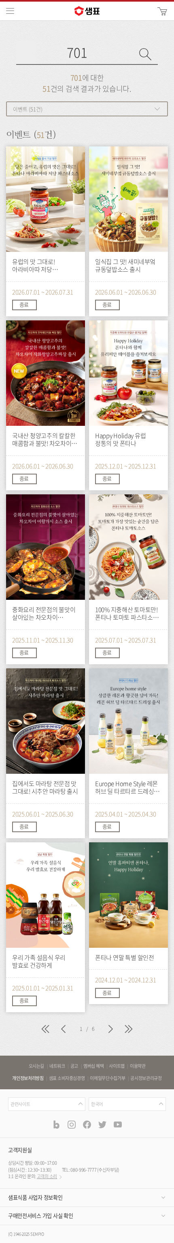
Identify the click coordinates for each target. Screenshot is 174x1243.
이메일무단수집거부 (107, 1078)
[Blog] (56, 1124)
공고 (74, 1066)
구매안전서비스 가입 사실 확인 (40, 1215)
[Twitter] (102, 1124)
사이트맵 (117, 1066)
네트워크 (57, 1066)
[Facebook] (87, 1124)
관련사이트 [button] (20, 1104)
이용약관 (138, 1066)
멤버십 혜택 (93, 1066)
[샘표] (87, 11)
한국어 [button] (97, 1104)
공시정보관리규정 (145, 1078)
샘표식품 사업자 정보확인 (35, 1197)
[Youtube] (117, 1124)
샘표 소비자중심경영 (67, 1078)
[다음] (110, 1030)
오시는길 (37, 1066)
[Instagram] (71, 1124)
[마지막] (129, 1030)
